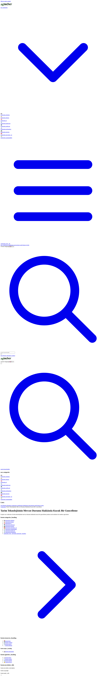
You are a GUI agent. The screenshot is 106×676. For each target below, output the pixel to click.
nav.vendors (4, 245)
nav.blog (3, 355)
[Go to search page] (53, 351)
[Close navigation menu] (1, 363)
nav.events (26, 245)
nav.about (7, 355)
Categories (3, 507)
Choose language (5, 246)
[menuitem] (53, 114)
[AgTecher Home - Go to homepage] (6, 6)
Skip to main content (6, 1)
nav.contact (12, 355)
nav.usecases (15, 245)
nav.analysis (21, 245)
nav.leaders (9, 245)
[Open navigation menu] (1, 354)
